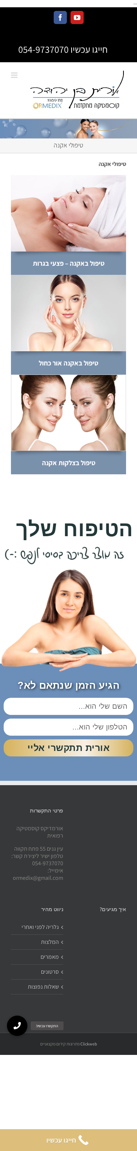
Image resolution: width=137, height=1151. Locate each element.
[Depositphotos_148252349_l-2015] (68, 277)
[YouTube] (77, 17)
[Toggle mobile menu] (15, 75)
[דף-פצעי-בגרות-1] (68, 377)
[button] (17, 1026)
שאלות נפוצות (43, 986)
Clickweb (88, 1044)
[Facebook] (60, 17)
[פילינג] (68, 178)
